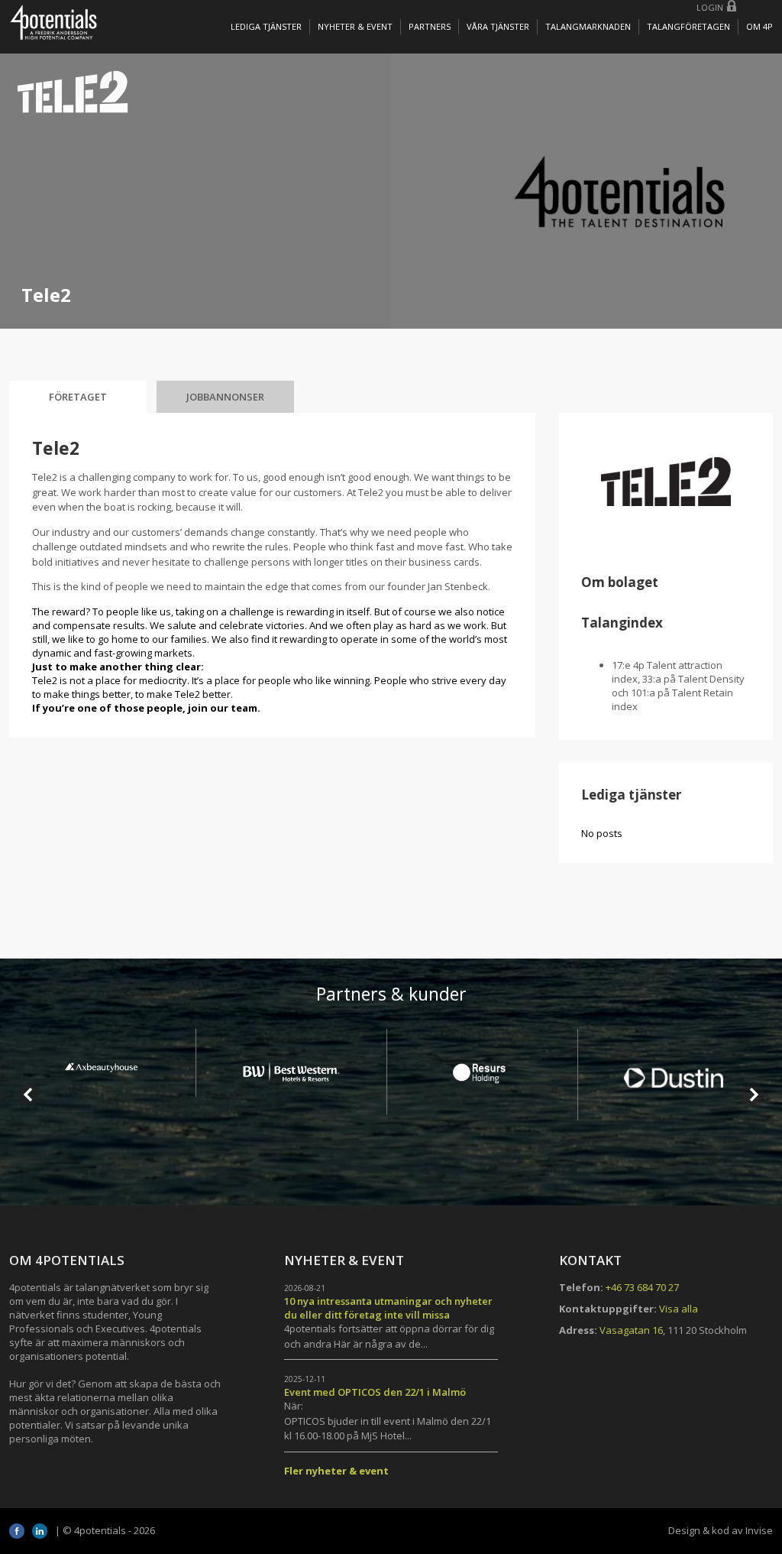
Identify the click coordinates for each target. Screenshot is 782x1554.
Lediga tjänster (266, 26)
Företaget (78, 397)
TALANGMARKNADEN (588, 26)
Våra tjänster (498, 26)
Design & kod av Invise (720, 1530)
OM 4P (759, 26)
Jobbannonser (225, 397)
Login (709, 7)
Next (753, 1094)
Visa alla (678, 1309)
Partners (430, 26)
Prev (29, 1094)
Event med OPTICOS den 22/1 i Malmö (375, 1392)
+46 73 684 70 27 (642, 1287)
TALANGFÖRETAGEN (688, 26)
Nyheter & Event (355, 26)
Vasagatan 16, (632, 1330)
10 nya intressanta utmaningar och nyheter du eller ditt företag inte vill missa (388, 1308)
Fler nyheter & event (336, 1471)
